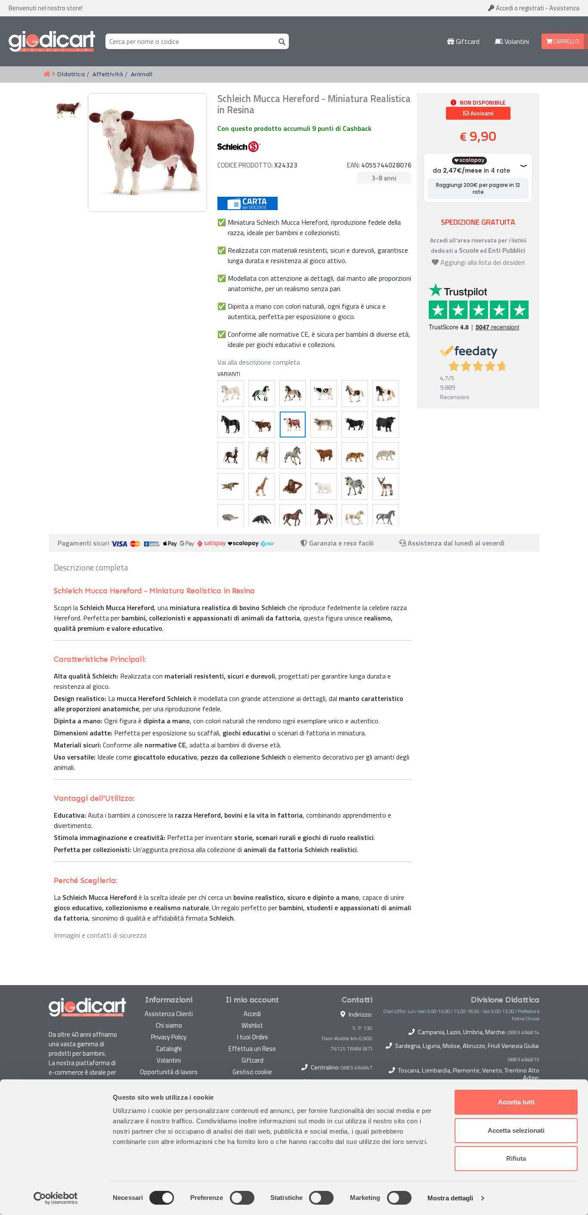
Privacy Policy (168, 1037)
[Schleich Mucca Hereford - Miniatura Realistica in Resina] (293, 424)
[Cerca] (280, 41)
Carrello (565, 41)
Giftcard (467, 41)
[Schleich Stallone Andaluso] (262, 393)
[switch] (242, 1198)
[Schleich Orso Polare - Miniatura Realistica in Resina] (324, 486)
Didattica (71, 74)
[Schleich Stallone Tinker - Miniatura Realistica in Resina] (386, 393)
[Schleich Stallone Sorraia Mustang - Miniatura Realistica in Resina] (293, 455)
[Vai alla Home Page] (46, 74)
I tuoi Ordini (252, 1037)
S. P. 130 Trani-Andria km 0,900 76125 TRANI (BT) (346, 1038)
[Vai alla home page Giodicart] (52, 41)
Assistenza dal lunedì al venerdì (456, 543)
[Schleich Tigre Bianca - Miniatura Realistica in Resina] (386, 455)
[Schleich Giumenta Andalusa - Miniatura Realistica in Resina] (293, 393)
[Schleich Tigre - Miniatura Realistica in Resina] (355, 455)
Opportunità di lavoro (169, 1072)
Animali (141, 74)
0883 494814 (523, 1032)
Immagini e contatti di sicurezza (100, 935)
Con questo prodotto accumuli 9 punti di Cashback (294, 128)
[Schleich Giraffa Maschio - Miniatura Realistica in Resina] (262, 486)
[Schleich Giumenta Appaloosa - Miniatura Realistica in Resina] (324, 517)
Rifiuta (516, 1158)
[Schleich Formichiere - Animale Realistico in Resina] (262, 517)
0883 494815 (523, 1059)
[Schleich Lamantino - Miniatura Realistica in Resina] (231, 517)
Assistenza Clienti (169, 1014)
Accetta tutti (516, 1102)
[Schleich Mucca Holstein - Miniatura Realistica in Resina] (324, 393)
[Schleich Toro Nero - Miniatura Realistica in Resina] (355, 424)
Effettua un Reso (252, 1049)
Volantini (516, 41)
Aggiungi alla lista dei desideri (482, 262)
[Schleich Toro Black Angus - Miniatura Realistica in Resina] (386, 424)
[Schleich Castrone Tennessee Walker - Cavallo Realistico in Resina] (231, 424)
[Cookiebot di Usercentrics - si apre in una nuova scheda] (55, 1198)
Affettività (108, 74)
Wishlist (252, 1025)
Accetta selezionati (516, 1130)
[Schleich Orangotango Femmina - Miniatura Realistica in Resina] (293, 486)
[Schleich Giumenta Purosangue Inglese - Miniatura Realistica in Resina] (293, 517)
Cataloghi (169, 1049)
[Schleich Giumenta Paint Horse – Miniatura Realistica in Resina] (355, 517)
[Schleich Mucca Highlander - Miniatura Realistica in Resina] (324, 455)
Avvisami (481, 113)
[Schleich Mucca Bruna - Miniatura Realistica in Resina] (324, 424)
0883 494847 (356, 1067)
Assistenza (564, 8)
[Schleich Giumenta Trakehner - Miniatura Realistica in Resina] (386, 517)
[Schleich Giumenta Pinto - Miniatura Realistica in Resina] (355, 393)
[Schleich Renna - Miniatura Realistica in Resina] (386, 486)
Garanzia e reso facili (340, 543)
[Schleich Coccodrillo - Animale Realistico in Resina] (231, 486)
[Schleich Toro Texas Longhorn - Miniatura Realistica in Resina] (262, 424)
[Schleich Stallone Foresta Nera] (231, 455)
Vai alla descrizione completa (258, 362)
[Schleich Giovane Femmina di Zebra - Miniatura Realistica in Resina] (355, 486)
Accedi (519, 8)
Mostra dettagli (450, 1198)
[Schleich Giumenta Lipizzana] (231, 393)
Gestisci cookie (252, 1072)
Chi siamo (169, 1025)
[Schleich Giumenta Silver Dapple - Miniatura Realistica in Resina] (262, 455)
